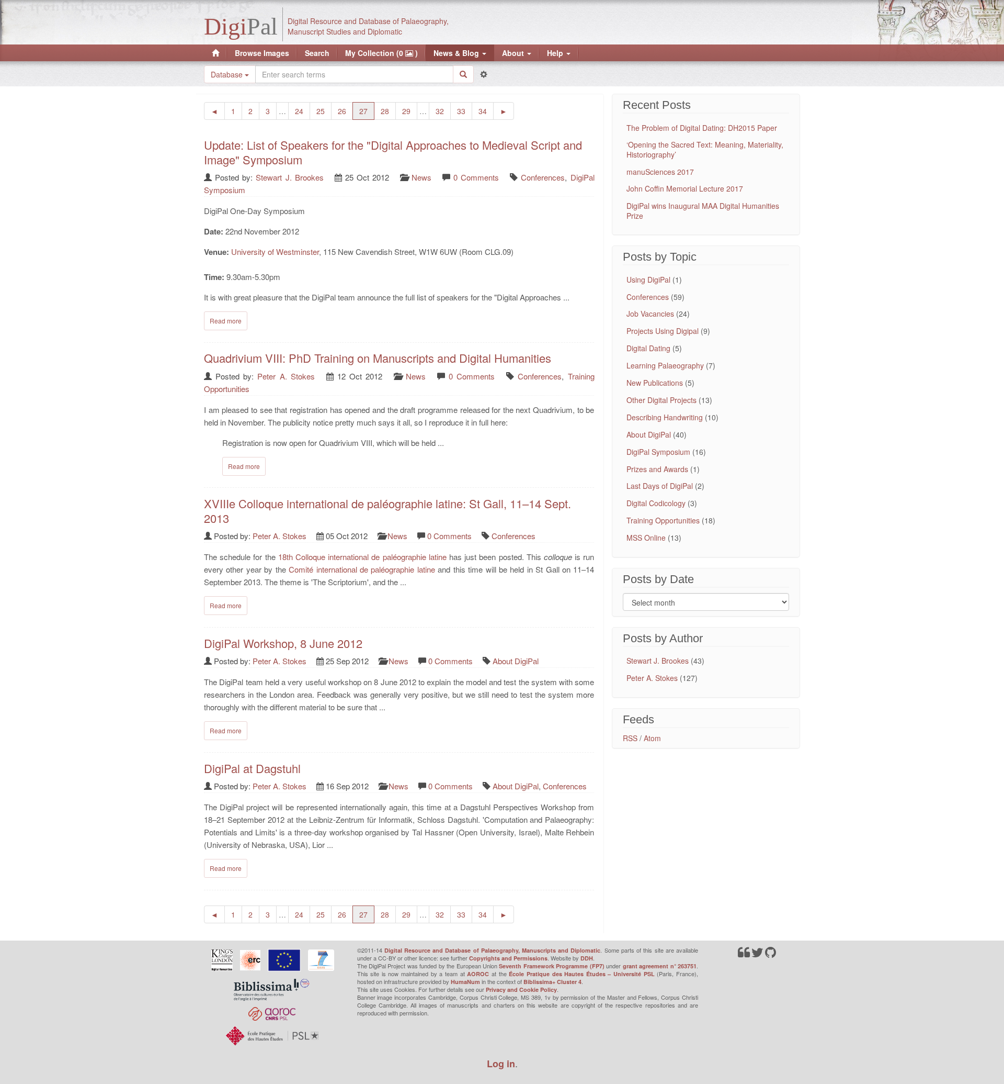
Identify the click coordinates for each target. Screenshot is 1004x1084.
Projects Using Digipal (662, 331)
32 (443, 110)
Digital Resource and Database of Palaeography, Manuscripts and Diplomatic (492, 950)
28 (388, 110)
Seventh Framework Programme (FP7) (551, 966)
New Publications (654, 382)
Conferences (543, 177)
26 (345, 110)
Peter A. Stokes (285, 376)
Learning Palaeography (665, 365)
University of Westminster (275, 251)
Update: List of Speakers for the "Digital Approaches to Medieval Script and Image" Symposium (393, 152)
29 (409, 110)
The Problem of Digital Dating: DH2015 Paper (701, 127)
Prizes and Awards (657, 469)
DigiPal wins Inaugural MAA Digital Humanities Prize (702, 210)
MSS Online (646, 537)
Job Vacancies (650, 313)
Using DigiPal (648, 279)
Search (317, 53)
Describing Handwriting (664, 417)
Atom (652, 738)
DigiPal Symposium (658, 451)
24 (302, 110)
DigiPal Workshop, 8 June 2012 (283, 643)
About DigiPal (516, 660)
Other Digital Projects (661, 400)
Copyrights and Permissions (508, 958)
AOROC (478, 974)
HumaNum (465, 982)
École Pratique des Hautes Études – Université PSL (582, 974)
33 (464, 110)
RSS (630, 738)
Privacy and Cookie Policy (521, 989)
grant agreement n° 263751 (660, 966)
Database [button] (228, 74)
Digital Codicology (656, 503)
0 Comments (476, 177)
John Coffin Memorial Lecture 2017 (684, 188)
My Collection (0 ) (381, 53)
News (421, 177)
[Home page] (215, 52)
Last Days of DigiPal (659, 485)
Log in (501, 1063)
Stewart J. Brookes (289, 177)
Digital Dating (648, 348)
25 (324, 110)
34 (486, 110)
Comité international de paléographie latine (362, 569)
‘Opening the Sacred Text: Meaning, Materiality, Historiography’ (704, 149)
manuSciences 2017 (660, 171)
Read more (226, 320)
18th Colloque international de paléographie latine (362, 556)
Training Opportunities (663, 520)
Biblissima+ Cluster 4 (552, 982)
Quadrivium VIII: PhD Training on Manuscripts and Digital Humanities (377, 358)
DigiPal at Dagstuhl (252, 768)
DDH (586, 958)
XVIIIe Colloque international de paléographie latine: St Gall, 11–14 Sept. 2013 (387, 510)
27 (366, 110)
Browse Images (262, 53)
